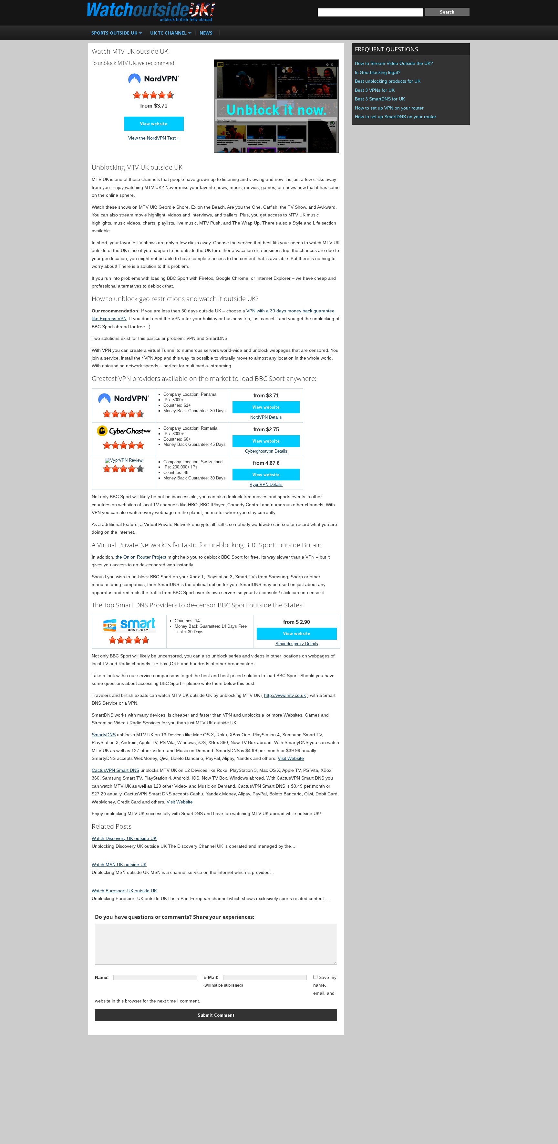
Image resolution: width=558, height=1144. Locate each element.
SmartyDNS (104, 734)
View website (153, 124)
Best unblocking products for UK (387, 81)
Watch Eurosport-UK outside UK (124, 890)
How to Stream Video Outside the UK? (394, 63)
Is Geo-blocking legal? (377, 72)
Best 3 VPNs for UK (375, 90)
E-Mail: (211, 977)
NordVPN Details (266, 417)
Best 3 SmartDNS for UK (380, 98)
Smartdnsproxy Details (296, 643)
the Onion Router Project (141, 557)
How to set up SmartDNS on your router (395, 116)
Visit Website (291, 758)
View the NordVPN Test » (154, 138)
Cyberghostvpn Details (266, 451)
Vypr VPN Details (266, 484)
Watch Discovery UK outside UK (124, 838)
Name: (102, 977)
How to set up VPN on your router (389, 107)
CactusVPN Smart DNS (115, 770)
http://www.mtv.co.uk (285, 695)
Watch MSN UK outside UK (119, 864)
